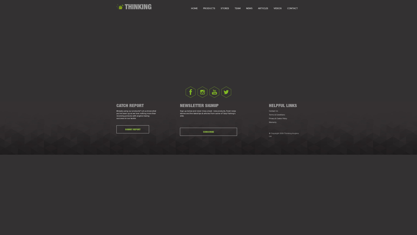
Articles (263, 8)
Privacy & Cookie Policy (278, 119)
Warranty (272, 122)
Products (209, 8)
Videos (278, 8)
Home (194, 8)
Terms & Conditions (277, 115)
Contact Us (273, 111)
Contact (292, 8)
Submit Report (132, 129)
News (249, 8)
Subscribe (208, 131)
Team (238, 8)
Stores (225, 8)
